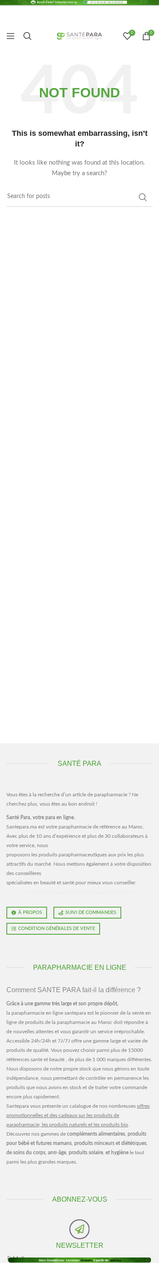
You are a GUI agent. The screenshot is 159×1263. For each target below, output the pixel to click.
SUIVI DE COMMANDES (90, 912)
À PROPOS (30, 912)
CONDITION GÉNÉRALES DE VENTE (56, 928)
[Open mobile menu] (10, 36)
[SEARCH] (143, 197)
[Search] (27, 36)
